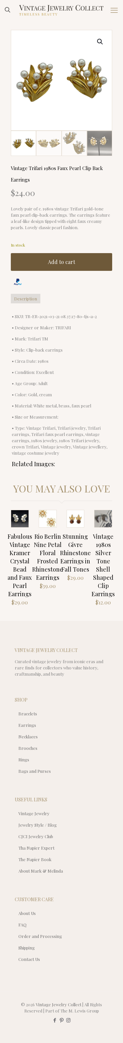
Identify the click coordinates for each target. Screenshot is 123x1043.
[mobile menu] (114, 9)
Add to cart (61, 261)
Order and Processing (40, 936)
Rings (23, 759)
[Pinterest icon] (61, 1020)
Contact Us (29, 959)
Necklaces (28, 736)
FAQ (22, 924)
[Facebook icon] (54, 1020)
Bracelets (27, 713)
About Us (27, 913)
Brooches (27, 748)
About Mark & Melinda (40, 871)
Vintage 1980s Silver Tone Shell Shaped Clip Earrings (103, 565)
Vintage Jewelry (34, 813)
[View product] (21, 527)
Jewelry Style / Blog (37, 825)
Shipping (26, 947)
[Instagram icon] (68, 1020)
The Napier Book (34, 859)
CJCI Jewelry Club (35, 836)
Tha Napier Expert (36, 848)
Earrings (27, 725)
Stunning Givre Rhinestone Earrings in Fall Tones (75, 552)
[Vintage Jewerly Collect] (61, 10)
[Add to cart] (21, 517)
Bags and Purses (34, 771)
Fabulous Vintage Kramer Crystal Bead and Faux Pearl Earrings (20, 565)
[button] (100, 41)
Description (25, 298)
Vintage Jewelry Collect (58, 1004)
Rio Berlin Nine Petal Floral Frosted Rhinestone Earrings (47, 556)
